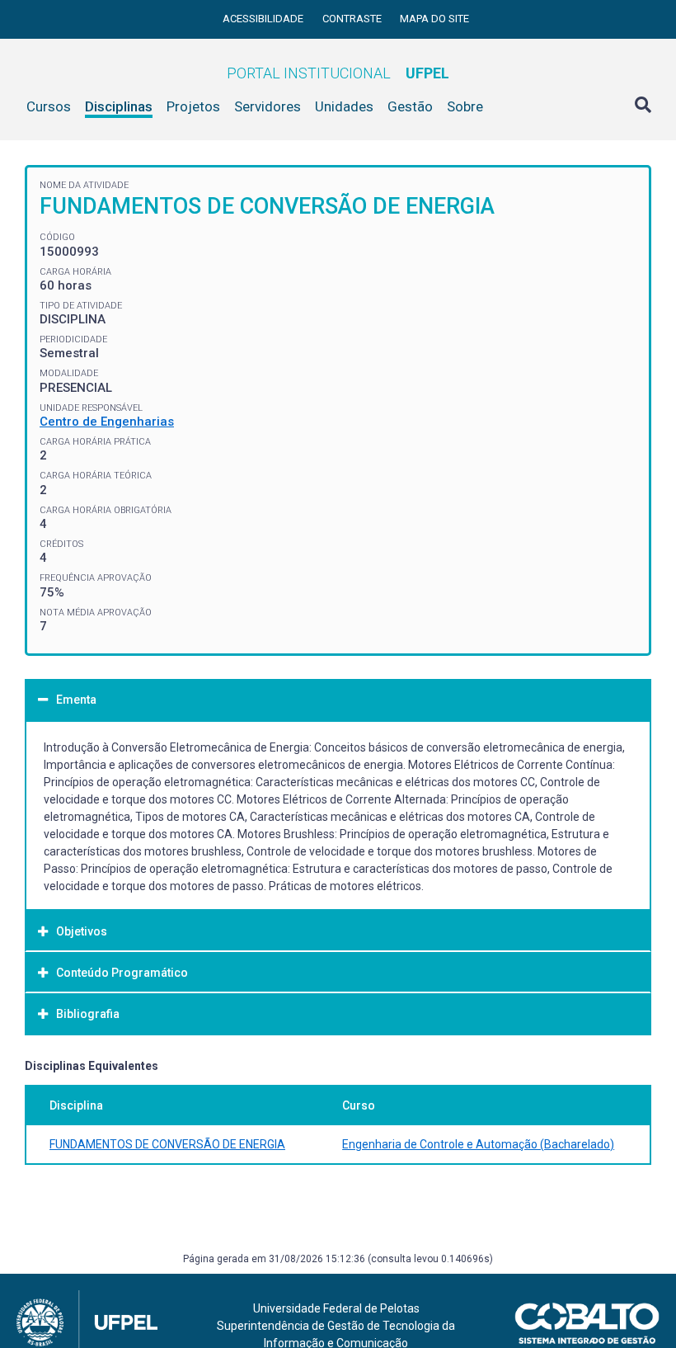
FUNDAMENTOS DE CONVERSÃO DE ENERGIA (167, 1144)
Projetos (193, 106)
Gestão (410, 106)
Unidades (344, 106)
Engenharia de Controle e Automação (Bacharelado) (478, 1144)
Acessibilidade (264, 18)
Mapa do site (434, 18)
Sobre (465, 106)
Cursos (48, 106)
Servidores (267, 106)
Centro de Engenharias (107, 421)
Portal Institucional (338, 73)
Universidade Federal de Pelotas (336, 1308)
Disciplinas (119, 106)
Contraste (353, 18)
